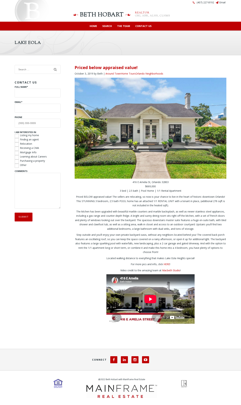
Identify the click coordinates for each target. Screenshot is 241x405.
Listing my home (29, 135)
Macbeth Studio (171, 270)
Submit (24, 217)
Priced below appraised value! (106, 67)
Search (107, 26)
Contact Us (143, 26)
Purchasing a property (32, 160)
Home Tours (128, 73)
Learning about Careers (33, 156)
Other (23, 165)
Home (93, 26)
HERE (167, 264)
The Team (123, 26)
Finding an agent (29, 139)
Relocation (26, 143)
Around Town (113, 73)
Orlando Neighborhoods (149, 73)
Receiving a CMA (29, 148)
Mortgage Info (28, 152)
